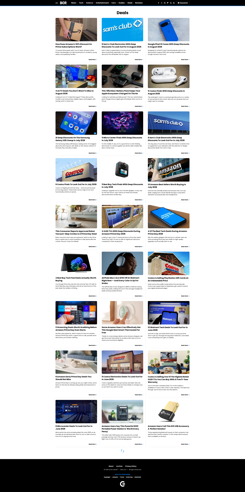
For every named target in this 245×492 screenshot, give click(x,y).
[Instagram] (164, 3)
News (73, 3)
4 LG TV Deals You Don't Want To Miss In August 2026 (75, 92)
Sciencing (129, 477)
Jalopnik (115, 477)
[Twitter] (161, 3)
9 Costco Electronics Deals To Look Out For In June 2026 (122, 378)
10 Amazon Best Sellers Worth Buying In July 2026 (167, 185)
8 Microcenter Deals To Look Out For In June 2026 (74, 427)
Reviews (139, 3)
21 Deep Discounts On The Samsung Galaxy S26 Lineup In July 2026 (73, 139)
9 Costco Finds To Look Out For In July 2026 (76, 184)
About (111, 466)
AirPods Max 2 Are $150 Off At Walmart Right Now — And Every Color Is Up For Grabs (120, 280)
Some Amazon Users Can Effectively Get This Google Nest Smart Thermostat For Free (121, 330)
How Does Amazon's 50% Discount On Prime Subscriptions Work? (74, 45)
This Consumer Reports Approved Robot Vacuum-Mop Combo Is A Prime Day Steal (76, 232)
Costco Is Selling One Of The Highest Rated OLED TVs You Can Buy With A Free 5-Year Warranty (168, 379)
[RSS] (174, 3)
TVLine (122, 477)
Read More (92, 59)
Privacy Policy (130, 466)
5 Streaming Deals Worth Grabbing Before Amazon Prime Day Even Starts (76, 328)
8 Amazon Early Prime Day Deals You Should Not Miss (73, 378)
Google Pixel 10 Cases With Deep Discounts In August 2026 (168, 45)
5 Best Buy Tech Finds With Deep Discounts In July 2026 (122, 185)
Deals (130, 3)
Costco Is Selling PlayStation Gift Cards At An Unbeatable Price (168, 279)
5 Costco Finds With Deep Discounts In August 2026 (166, 92)
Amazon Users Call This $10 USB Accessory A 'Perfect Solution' (168, 427)
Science (89, 3)
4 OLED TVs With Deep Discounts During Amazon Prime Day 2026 (121, 232)
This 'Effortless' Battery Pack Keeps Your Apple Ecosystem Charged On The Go (121, 92)
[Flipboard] (168, 3)
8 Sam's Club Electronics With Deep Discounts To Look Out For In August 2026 (121, 45)
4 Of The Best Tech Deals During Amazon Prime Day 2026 (167, 232)
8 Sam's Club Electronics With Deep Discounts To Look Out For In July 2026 (166, 139)
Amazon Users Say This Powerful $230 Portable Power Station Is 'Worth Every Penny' (120, 429)
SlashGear (137, 477)
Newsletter (184, 3)
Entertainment (102, 3)
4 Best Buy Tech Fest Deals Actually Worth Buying (76, 279)
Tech (81, 3)
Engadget (107, 477)
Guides (122, 3)
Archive (119, 466)
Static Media (113, 470)
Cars (113, 3)
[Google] (171, 3)
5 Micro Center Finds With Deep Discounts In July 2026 (122, 139)
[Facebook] (158, 3)
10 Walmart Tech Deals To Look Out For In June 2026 (168, 328)
